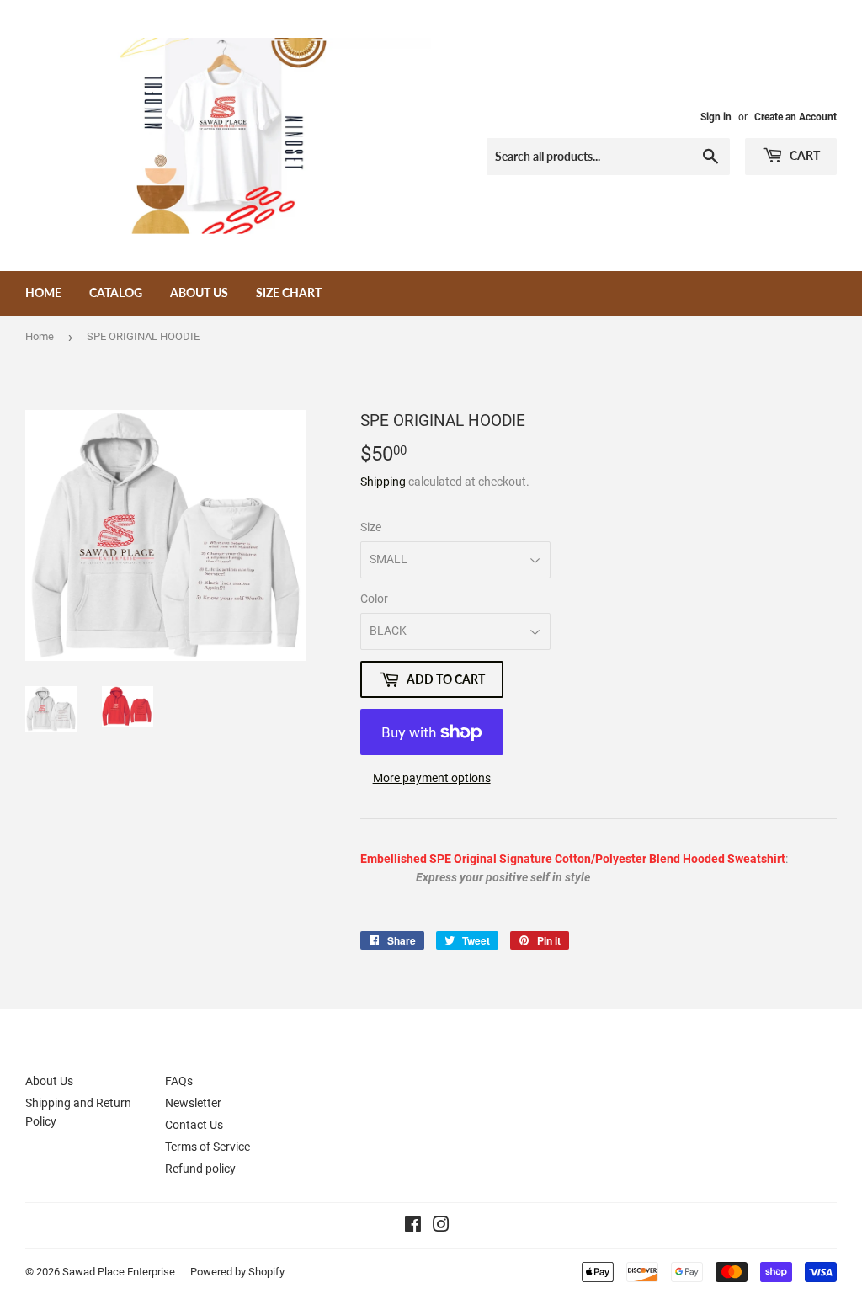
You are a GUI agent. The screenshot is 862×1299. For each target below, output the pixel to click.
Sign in (716, 117)
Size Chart (289, 292)
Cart (803, 155)
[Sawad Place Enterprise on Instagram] (441, 1226)
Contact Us (194, 1124)
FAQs (179, 1081)
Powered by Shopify (237, 1271)
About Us (199, 292)
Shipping (383, 481)
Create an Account (795, 117)
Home (43, 292)
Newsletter (193, 1103)
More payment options (432, 778)
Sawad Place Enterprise (118, 1271)
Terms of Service (207, 1146)
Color (374, 598)
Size (370, 527)
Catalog (115, 292)
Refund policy (200, 1168)
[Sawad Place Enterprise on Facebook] (413, 1226)
